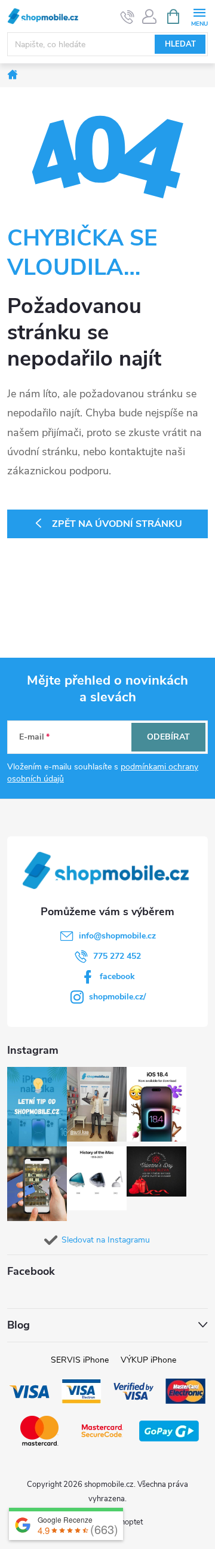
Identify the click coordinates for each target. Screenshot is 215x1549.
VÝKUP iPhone (148, 1360)
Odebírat (168, 737)
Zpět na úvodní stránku (117, 523)
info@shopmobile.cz (117, 935)
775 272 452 (117, 956)
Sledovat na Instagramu (106, 1240)
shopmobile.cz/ (117, 996)
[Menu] (199, 16)
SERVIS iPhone (80, 1360)
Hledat (180, 44)
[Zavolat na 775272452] (127, 16)
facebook (117, 976)
